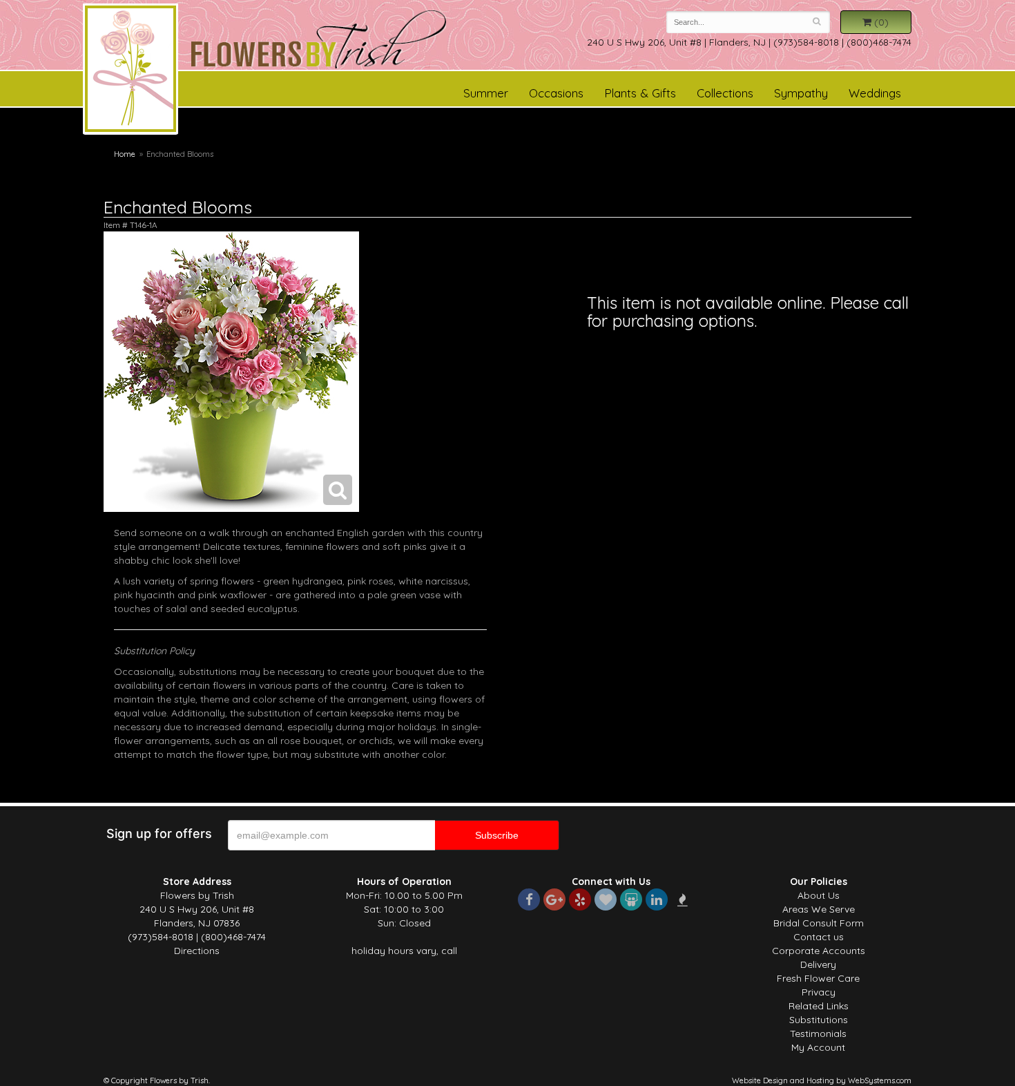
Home (124, 154)
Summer (485, 93)
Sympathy (801, 93)
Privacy (818, 992)
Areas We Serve (818, 909)
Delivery (818, 964)
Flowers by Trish (130, 71)
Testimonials (818, 1033)
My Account (818, 1047)
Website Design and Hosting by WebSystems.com (821, 1080)
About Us (819, 895)
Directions (197, 950)
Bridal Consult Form (818, 923)
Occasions (556, 93)
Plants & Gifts (640, 93)
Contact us (818, 937)
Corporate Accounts (818, 950)
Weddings (875, 93)
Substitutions (818, 1019)
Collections (725, 93)
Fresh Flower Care (818, 978)
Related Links (819, 1006)
